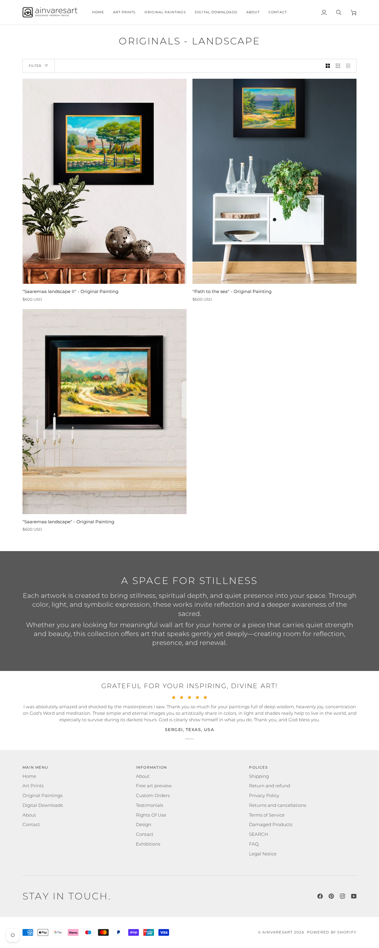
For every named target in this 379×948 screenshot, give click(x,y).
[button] (124, 12)
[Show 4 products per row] (349, 66)
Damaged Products (270, 824)
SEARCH (258, 834)
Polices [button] (258, 767)
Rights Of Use (151, 815)
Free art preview (154, 785)
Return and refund (269, 785)
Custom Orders (153, 795)
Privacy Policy (264, 795)
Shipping (259, 776)
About (29, 815)
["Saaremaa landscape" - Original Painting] (105, 411)
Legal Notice (263, 854)
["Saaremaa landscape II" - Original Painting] (105, 181)
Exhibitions (148, 844)
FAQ (254, 844)
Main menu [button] (35, 767)
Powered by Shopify (331, 932)
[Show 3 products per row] (338, 66)
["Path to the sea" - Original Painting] (274, 181)
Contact (31, 824)
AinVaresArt (277, 932)
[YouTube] (353, 896)
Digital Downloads (43, 805)
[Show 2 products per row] (328, 66)
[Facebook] (320, 896)
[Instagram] (342, 896)
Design (143, 824)
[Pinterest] (331, 896)
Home (29, 776)
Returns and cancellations (277, 805)
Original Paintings (42, 795)
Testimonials (149, 805)
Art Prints (33, 785)
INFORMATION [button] (151, 767)
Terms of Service (267, 815)
